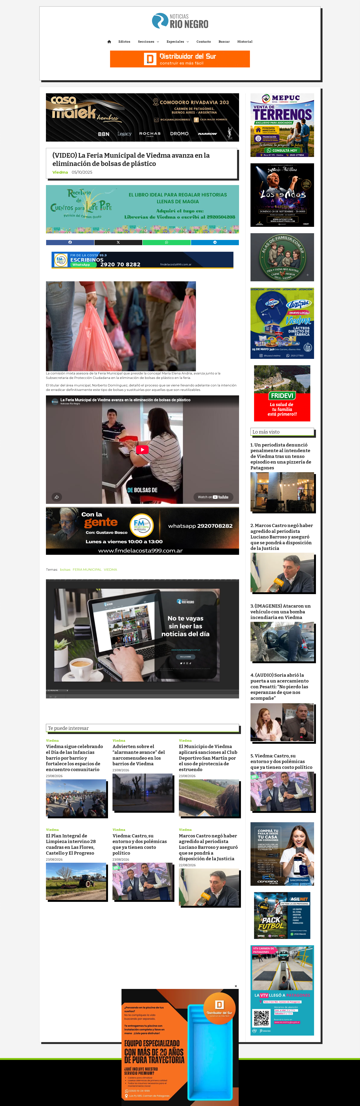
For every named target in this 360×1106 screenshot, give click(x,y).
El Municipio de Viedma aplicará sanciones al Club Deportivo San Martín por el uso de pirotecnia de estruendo (208, 758)
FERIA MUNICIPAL (87, 569)
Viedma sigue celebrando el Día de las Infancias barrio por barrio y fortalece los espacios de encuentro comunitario (74, 758)
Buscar (224, 42)
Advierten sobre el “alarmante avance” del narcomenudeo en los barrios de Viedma (138, 755)
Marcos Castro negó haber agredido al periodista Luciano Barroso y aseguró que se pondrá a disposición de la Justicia (208, 847)
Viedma (60, 172)
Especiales (175, 42)
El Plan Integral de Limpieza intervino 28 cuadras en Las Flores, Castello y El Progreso (71, 844)
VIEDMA (110, 569)
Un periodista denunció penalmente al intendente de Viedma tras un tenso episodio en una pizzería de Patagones (280, 456)
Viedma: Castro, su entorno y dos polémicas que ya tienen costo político (139, 844)
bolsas (65, 569)
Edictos (124, 42)
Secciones (146, 42)
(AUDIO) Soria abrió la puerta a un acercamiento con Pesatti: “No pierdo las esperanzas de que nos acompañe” (279, 686)
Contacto (203, 42)
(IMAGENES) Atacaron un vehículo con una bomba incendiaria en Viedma (280, 611)
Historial (245, 42)
